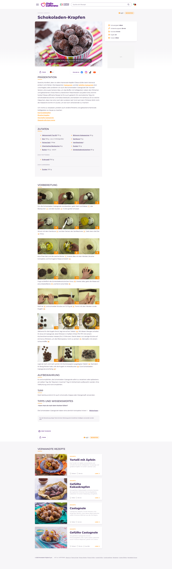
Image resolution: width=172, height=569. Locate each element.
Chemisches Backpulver (51, 146)
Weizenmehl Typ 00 (49, 135)
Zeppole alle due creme (46, 120)
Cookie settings (108, 557)
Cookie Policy (99, 557)
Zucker (75, 146)
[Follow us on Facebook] (82, 72)
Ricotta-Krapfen (43, 115)
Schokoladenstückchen (81, 150)
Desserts (73, 456)
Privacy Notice (83, 557)
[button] (92, 410)
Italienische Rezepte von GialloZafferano (55, 4)
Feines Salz (46, 142)
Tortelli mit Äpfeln (82, 459)
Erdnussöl (45, 159)
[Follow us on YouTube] (95, 72)
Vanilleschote (78, 142)
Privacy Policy (91, 557)
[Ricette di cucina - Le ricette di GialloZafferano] (134, 4)
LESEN (96, 473)
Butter (44, 150)
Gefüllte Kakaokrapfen (80, 485)
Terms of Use (74, 557)
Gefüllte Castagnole (86, 85)
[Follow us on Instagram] (86, 72)
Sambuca (76, 139)
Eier (43, 139)
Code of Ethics (123, 557)
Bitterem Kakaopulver (81, 135)
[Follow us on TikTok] (90, 72)
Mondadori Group (132, 557)
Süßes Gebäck (44, 13)
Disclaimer (115, 557)
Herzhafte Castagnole (46, 118)
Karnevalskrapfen (44, 113)
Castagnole (68, 85)
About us (68, 557)
